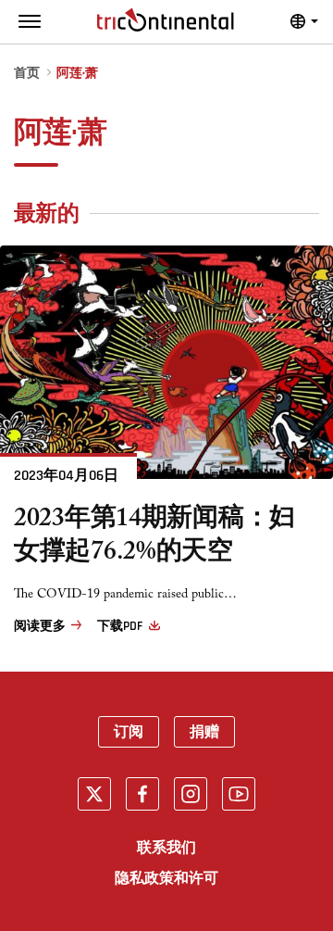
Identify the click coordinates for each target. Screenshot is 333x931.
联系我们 (166, 847)
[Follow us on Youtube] (238, 794)
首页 (27, 74)
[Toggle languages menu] (304, 21)
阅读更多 (39, 626)
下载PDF (119, 626)
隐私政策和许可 (166, 878)
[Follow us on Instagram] (190, 794)
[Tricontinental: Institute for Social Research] (165, 19)
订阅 (128, 732)
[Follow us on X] (94, 794)
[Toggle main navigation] (29, 21)
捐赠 (204, 732)
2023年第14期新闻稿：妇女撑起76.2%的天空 (154, 538)
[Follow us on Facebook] (142, 794)
